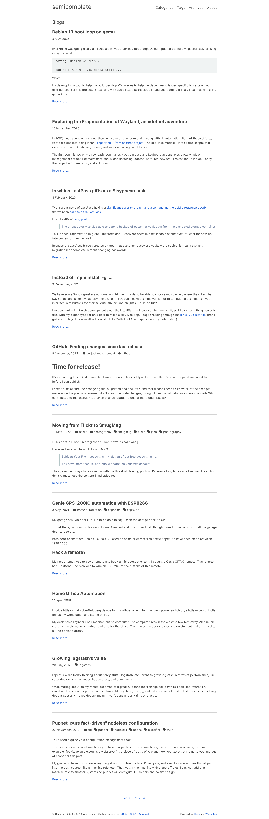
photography (102, 432)
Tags (181, 7)
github (126, 353)
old (90, 730)
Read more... (60, 101)
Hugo (197, 814)
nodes (137, 730)
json (154, 432)
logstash (84, 665)
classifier (154, 730)
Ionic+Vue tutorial (192, 315)
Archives (196, 7)
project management (100, 353)
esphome (114, 510)
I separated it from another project (119, 143)
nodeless (121, 730)
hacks (83, 432)
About (212, 7)
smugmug (124, 432)
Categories (164, 7)
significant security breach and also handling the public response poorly (156, 207)
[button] (125, 798)
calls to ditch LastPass (85, 212)
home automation (89, 510)
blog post (80, 219)
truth (170, 730)
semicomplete (71, 6)
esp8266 (133, 510)
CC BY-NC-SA (128, 814)
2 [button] (136, 798)
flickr (141, 432)
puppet (103, 730)
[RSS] (140, 814)
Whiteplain (211, 814)
